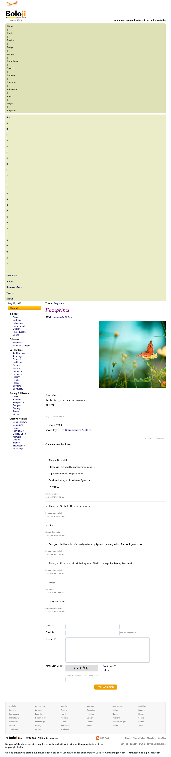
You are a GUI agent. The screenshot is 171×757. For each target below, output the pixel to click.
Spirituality (18, 389)
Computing (18, 425)
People (16, 380)
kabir (10, 33)
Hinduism (17, 374)
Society (16, 408)
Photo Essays (20, 332)
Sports (16, 335)
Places (16, 383)
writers (10, 54)
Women (16, 414)
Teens (16, 411)
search (10, 68)
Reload (106, 670)
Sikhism (17, 386)
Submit (10, 299)
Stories (16, 442)
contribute (12, 61)
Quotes (16, 439)
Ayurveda (17, 359)
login (10, 103)
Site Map (162, 738)
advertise (12, 89)
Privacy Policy (139, 738)
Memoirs (17, 437)
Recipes (17, 405)
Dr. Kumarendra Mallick (60, 317)
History (16, 377)
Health (16, 396)
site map (11, 82)
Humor (16, 428)
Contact (11, 75)
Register (11, 110)
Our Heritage (16, 350)
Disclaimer (151, 738)
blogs (10, 47)
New (8, 117)
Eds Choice (12, 275)
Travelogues (19, 445)
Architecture (19, 353)
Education (18, 323)
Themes (10, 293)
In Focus (14, 314)
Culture (16, 368)
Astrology (17, 356)
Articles (10, 281)
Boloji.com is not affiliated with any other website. (140, 20)
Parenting (17, 399)
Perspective (18, 402)
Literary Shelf (19, 434)
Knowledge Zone (14, 287)
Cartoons (17, 320)
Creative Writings (18, 419)
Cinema (16, 365)
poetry (10, 40)
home (10, 26)
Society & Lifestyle (19, 393)
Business (17, 342)
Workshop (18, 448)
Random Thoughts (22, 345)
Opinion (16, 329)
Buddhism (18, 362)
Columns (14, 339)
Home (127, 738)
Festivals (17, 371)
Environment (19, 326)
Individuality (18, 431)
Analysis (17, 317)
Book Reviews (20, 422)
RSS (9, 96)
